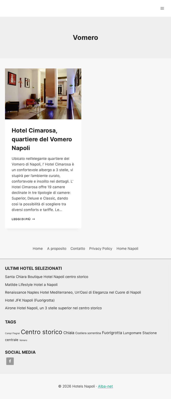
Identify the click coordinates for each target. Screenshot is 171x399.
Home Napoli (127, 248)
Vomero (23, 340)
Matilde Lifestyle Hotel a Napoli (31, 285)
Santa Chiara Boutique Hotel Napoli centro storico (46, 277)
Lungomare (132, 333)
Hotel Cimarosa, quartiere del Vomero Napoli (42, 139)
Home (38, 248)
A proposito (56, 248)
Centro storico (41, 332)
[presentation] (43, 93)
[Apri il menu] (162, 8)
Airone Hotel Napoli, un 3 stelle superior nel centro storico (53, 308)
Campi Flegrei (12, 333)
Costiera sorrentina (88, 333)
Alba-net (105, 386)
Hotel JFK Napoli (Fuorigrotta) (30, 300)
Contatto (77, 248)
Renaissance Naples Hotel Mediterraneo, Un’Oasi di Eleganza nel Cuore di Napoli (73, 292)
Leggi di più (23, 219)
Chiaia (68, 332)
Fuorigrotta (112, 332)
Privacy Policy (100, 248)
